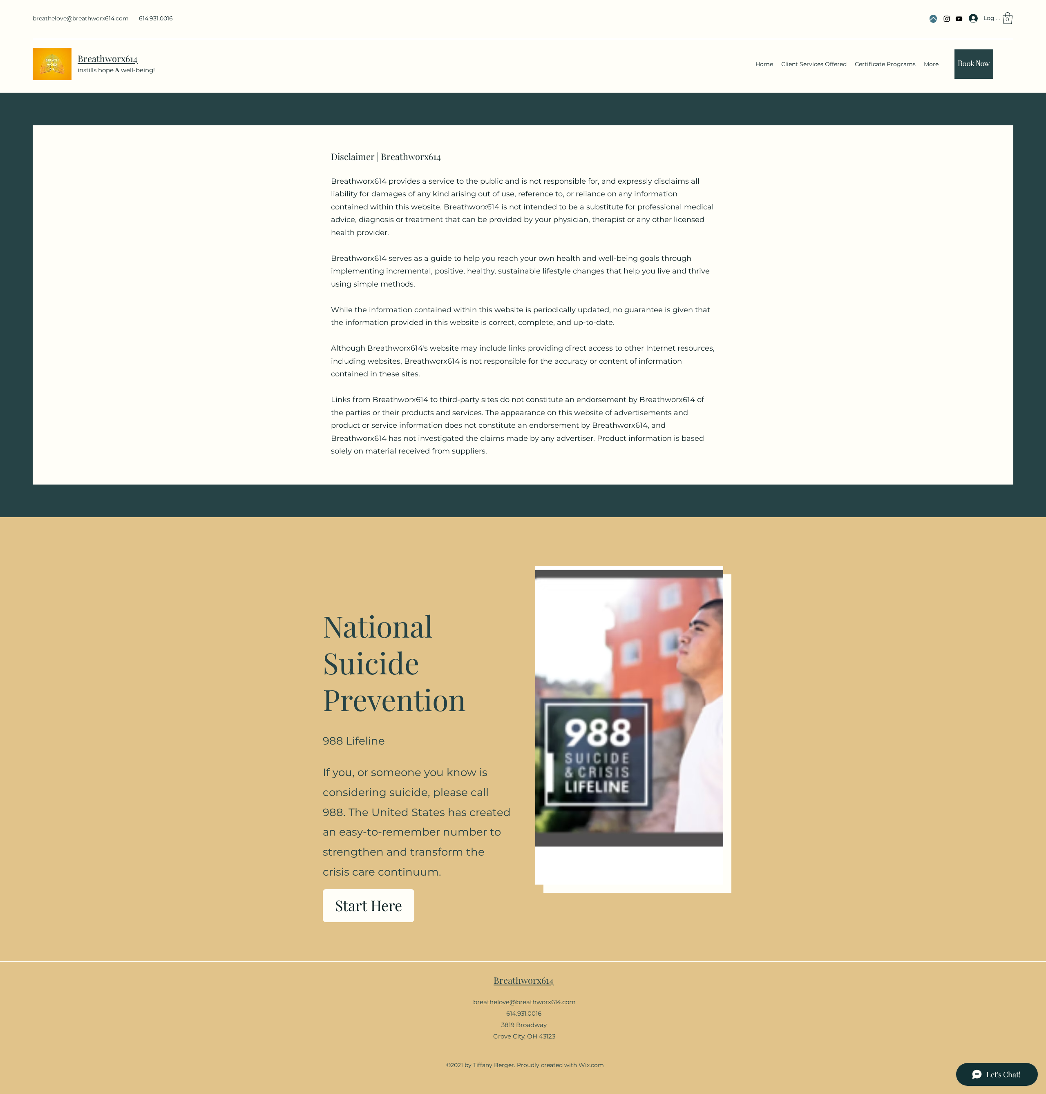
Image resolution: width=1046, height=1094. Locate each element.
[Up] (933, 19)
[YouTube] (959, 19)
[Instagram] (947, 19)
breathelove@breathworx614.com (81, 18)
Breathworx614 (524, 980)
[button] (1007, 18)
